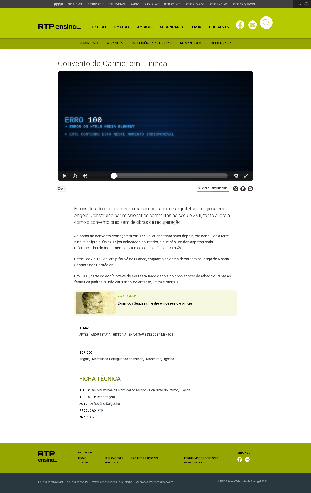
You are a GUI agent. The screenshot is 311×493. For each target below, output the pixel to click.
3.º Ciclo (145, 27)
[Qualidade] (236, 176)
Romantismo (191, 43)
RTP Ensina (219, 4)
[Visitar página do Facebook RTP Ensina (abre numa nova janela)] (240, 24)
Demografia (221, 43)
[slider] (171, 176)
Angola (84, 359)
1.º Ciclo (99, 27)
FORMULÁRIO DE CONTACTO (201, 458)
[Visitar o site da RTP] (58, 4)
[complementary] (155, 126)
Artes (83, 334)
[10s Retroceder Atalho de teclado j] (75, 176)
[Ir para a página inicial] (47, 456)
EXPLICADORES (114, 458)
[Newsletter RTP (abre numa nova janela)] (247, 459)
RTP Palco (172, 4)
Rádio (134, 4)
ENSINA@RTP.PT (194, 462)
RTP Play (152, 4)
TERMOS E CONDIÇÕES (103, 482)
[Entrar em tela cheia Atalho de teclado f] (246, 176)
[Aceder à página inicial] (59, 26)
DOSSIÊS (83, 462)
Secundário (171, 27)
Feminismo (88, 43)
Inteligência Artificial (152, 43)
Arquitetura (100, 334)
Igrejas (169, 359)
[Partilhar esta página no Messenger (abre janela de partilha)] (250, 188)
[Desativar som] (85, 176)
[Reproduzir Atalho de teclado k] (65, 176)
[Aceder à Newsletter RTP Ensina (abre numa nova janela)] (252, 24)
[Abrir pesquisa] (266, 22)
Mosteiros (153, 359)
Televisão (117, 4)
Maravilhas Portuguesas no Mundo (117, 359)
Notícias (75, 4)
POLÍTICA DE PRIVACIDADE (50, 482)
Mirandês (114, 43)
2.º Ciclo (122, 27)
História (119, 334)
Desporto (95, 4)
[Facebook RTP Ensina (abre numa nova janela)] (239, 459)
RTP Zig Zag (195, 4)
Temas (196, 27)
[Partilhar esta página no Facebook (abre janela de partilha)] (243, 188)
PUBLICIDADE (125, 482)
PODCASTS (111, 462)
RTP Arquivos (244, 4)
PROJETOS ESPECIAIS (144, 458)
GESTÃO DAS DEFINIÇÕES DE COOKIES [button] (154, 482)
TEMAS (82, 458)
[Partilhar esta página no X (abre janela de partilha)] (235, 188)
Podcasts (219, 27)
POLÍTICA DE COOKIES (78, 482)
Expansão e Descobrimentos (151, 334)
